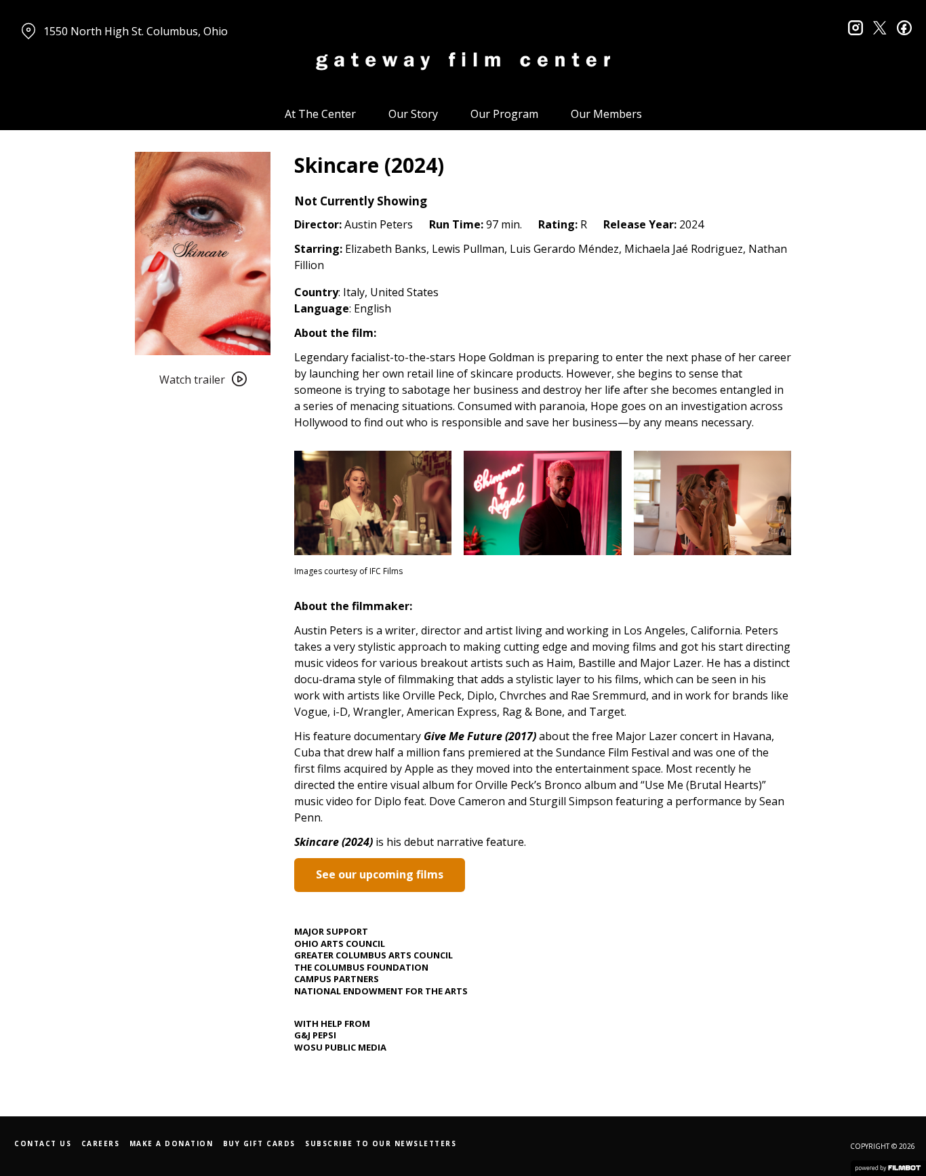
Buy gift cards (259, 1143)
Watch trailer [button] (192, 379)
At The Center (320, 113)
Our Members (606, 113)
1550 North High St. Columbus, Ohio (135, 31)
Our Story (413, 113)
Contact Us (42, 1143)
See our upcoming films (379, 874)
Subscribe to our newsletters (380, 1143)
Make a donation (171, 1143)
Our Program (504, 113)
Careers (100, 1143)
